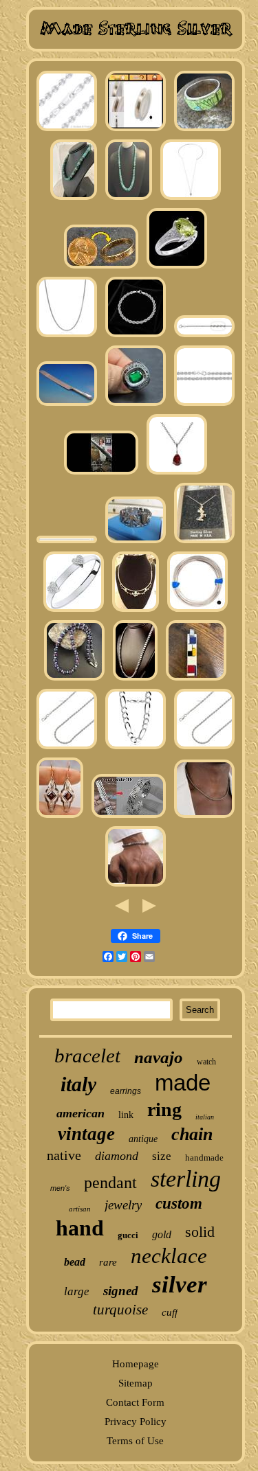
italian (204, 1117)
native (64, 1155)
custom (178, 1203)
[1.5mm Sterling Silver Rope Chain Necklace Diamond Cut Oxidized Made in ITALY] (204, 817)
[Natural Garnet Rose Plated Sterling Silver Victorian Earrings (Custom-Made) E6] (60, 817)
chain (192, 1134)
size (161, 1156)
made (183, 1082)
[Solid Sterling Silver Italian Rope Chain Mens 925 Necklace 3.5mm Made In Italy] (67, 748)
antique (143, 1139)
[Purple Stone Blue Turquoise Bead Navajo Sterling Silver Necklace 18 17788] (74, 679)
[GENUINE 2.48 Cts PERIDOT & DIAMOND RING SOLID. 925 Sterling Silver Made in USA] (177, 267)
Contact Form (135, 1402)
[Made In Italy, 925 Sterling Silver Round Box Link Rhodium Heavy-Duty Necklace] (67, 336)
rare (108, 1262)
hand (80, 1228)
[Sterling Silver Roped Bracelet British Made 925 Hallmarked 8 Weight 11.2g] (136, 336)
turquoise (120, 1309)
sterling (186, 1178)
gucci (128, 1235)
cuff (170, 1312)
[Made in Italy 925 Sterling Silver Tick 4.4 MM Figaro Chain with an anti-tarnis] (136, 748)
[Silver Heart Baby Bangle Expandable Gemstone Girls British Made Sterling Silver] (74, 611)
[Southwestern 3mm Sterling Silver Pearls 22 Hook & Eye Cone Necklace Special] (135, 679)
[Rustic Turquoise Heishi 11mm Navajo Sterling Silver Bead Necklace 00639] (73, 199)
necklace (169, 1256)
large (76, 1291)
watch (206, 1062)
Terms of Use (135, 1440)
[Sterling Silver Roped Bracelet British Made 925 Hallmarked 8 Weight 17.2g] (204, 405)
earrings (125, 1091)
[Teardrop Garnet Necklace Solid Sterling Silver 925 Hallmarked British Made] (177, 473)
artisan (80, 1209)
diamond (116, 1156)
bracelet (87, 1056)
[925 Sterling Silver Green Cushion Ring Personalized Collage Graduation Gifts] (136, 405)
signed (120, 1291)
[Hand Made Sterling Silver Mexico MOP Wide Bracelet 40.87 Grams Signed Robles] (136, 542)
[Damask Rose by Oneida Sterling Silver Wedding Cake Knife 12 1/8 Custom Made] (67, 405)
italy (78, 1084)
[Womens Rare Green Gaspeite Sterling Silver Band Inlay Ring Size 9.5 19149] (204, 130)
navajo (158, 1057)
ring (164, 1109)
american (80, 1113)
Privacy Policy (135, 1421)
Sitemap (135, 1383)
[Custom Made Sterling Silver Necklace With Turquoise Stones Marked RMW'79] (135, 611)
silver (179, 1284)
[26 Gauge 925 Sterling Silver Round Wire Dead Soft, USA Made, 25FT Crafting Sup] (136, 130)
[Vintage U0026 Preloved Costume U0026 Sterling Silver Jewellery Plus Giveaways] (101, 473)
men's (60, 1188)
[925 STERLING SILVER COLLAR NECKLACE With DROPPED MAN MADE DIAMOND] (191, 199)
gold (161, 1234)
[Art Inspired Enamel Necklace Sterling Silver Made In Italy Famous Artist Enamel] (196, 679)
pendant (110, 1182)
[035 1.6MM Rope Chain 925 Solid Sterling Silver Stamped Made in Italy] (204, 336)
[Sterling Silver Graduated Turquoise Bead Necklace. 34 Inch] (129, 199)
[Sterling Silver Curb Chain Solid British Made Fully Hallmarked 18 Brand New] (67, 542)
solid (200, 1231)
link (125, 1115)
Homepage (135, 1363)
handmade (204, 1157)
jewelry (123, 1205)
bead (74, 1262)
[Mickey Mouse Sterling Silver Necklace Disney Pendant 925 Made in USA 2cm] (204, 542)
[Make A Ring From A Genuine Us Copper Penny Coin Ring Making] (101, 267)
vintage (86, 1134)
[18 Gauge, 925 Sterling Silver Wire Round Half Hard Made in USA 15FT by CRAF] (197, 611)
